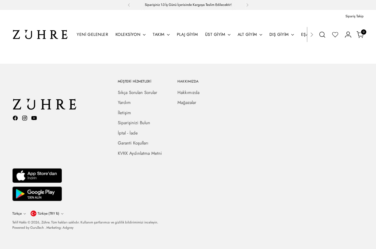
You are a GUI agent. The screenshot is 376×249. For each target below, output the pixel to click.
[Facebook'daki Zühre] (15, 119)
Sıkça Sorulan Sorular (137, 92)
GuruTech (37, 227)
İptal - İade (128, 133)
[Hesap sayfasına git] (348, 35)
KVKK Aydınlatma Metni (140, 153)
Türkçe (17, 213)
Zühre (45, 222)
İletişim (124, 113)
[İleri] (247, 5)
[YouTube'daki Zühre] (34, 119)
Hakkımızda (188, 92)
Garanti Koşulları (133, 143)
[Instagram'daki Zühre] (25, 119)
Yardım (124, 102)
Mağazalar (186, 102)
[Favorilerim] (335, 34)
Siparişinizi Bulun (134, 123)
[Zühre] (40, 34)
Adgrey (68, 227)
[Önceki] (128, 5)
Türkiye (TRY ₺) (48, 213)
